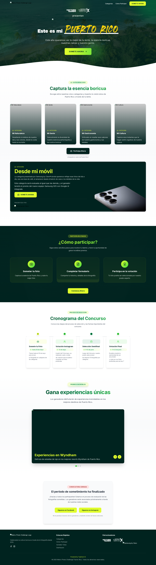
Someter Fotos (61, 545)
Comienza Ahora (78, 291)
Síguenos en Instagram (90, 510)
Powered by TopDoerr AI (78, 557)
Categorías (60, 539)
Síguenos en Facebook (66, 510)
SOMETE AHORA (138, 4)
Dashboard (60, 548)
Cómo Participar (61, 542)
